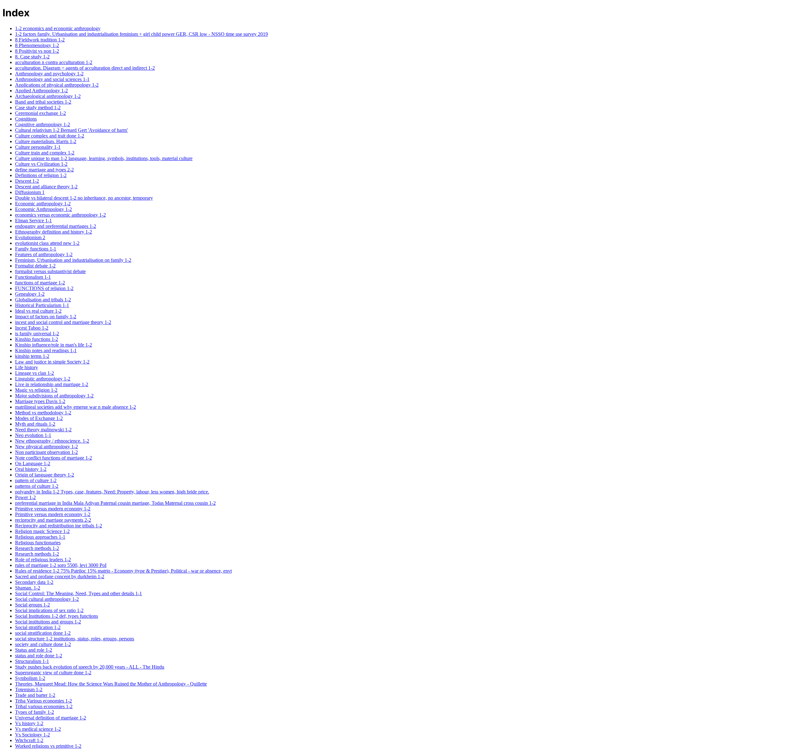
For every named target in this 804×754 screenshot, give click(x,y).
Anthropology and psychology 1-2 (49, 73)
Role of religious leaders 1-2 (43, 559)
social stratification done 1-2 (43, 633)
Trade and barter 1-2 (35, 695)
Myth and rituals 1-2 (35, 424)
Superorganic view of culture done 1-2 (53, 672)
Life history (26, 367)
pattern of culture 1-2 (36, 480)
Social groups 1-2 (32, 604)
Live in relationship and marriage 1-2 (51, 384)
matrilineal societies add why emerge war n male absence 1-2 (75, 407)
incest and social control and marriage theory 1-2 (63, 322)
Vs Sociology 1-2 (32, 734)
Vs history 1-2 (29, 723)
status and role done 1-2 (38, 655)
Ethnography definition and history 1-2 (53, 231)
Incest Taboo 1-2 (31, 328)
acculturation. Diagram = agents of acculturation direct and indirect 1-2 (85, 68)
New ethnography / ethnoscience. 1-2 (52, 441)
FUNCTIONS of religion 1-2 (44, 288)
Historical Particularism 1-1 (42, 305)
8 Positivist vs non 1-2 (37, 51)
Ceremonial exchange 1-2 (40, 113)
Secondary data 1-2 (34, 582)
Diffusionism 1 (30, 192)
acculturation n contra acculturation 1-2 (53, 62)
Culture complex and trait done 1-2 (49, 135)
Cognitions (26, 118)
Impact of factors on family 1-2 (45, 316)
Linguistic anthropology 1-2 (42, 378)
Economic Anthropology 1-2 (43, 209)
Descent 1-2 (27, 181)
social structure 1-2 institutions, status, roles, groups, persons (74, 638)
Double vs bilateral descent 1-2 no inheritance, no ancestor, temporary (84, 198)
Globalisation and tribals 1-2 (43, 299)
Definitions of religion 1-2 (41, 175)
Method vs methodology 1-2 (43, 412)
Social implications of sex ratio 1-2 (49, 610)
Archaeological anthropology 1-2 (48, 96)
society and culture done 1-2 (43, 644)
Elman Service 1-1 (33, 220)
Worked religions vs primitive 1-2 (48, 746)
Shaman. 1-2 (27, 587)
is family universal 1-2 (37, 333)
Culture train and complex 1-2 (44, 152)
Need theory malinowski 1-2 (43, 429)
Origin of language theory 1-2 (44, 474)
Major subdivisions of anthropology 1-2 (54, 395)
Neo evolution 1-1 (33, 435)
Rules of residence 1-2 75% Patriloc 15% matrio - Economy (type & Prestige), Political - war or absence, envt (123, 571)
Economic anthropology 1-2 (43, 203)
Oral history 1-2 (30, 469)
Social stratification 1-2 (38, 627)
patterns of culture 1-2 (36, 486)
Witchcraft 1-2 (29, 740)
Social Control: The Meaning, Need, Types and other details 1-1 (78, 593)
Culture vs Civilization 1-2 (41, 164)
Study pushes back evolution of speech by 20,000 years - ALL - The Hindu (89, 667)
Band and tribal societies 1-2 (43, 102)
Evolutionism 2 (30, 237)
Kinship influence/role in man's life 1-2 (53, 344)
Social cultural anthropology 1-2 (47, 599)
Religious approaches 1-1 (40, 537)
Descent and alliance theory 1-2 (46, 186)
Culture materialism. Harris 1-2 (45, 141)
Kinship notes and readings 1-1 (46, 350)
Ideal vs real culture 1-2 (38, 311)
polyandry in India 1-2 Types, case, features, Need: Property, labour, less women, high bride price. (112, 491)
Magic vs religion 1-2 (36, 390)
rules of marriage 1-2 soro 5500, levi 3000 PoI (60, 565)
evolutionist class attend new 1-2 (47, 243)
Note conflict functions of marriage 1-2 (53, 457)
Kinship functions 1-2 (36, 339)
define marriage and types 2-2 (44, 169)
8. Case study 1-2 (32, 56)
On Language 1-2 (32, 463)
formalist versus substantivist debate (50, 271)
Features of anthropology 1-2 (44, 254)
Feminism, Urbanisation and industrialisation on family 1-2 (73, 260)
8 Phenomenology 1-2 (37, 45)
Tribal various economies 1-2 (44, 706)
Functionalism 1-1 (33, 277)
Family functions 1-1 (35, 248)
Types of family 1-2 (34, 712)
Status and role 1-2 (33, 650)
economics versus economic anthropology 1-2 (60, 215)
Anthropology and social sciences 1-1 (52, 79)
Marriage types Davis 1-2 (40, 401)
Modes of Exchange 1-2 (39, 418)
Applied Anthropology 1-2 (41, 90)
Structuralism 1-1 (32, 661)
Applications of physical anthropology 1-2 (57, 85)
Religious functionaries (38, 542)
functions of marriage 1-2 (40, 282)
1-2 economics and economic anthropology (57, 28)
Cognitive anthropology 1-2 (42, 124)
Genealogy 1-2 (30, 294)
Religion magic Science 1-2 (42, 531)
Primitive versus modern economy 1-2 (52, 508)
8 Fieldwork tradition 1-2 (40, 39)
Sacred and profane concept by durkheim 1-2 (59, 576)
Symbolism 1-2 (30, 678)
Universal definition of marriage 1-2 (50, 717)
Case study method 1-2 (38, 107)
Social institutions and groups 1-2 (48, 621)
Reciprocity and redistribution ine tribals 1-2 (58, 525)
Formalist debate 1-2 (35, 265)
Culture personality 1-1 (38, 147)
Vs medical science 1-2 (38, 729)
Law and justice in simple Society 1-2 (52, 361)
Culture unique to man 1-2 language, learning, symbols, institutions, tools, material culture (104, 158)
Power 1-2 (25, 497)
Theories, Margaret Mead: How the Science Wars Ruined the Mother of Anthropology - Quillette (111, 684)
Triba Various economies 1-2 (43, 700)
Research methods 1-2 (37, 548)
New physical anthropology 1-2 (46, 446)
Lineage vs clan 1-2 (34, 373)
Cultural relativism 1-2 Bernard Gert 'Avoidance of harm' (71, 130)
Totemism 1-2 (28, 689)
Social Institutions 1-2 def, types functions (56, 616)
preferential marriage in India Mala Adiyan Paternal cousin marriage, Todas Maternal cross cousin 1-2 (115, 503)
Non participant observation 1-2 (46, 452)
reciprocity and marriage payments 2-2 (53, 520)
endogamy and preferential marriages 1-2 (55, 226)
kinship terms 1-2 (32, 356)
